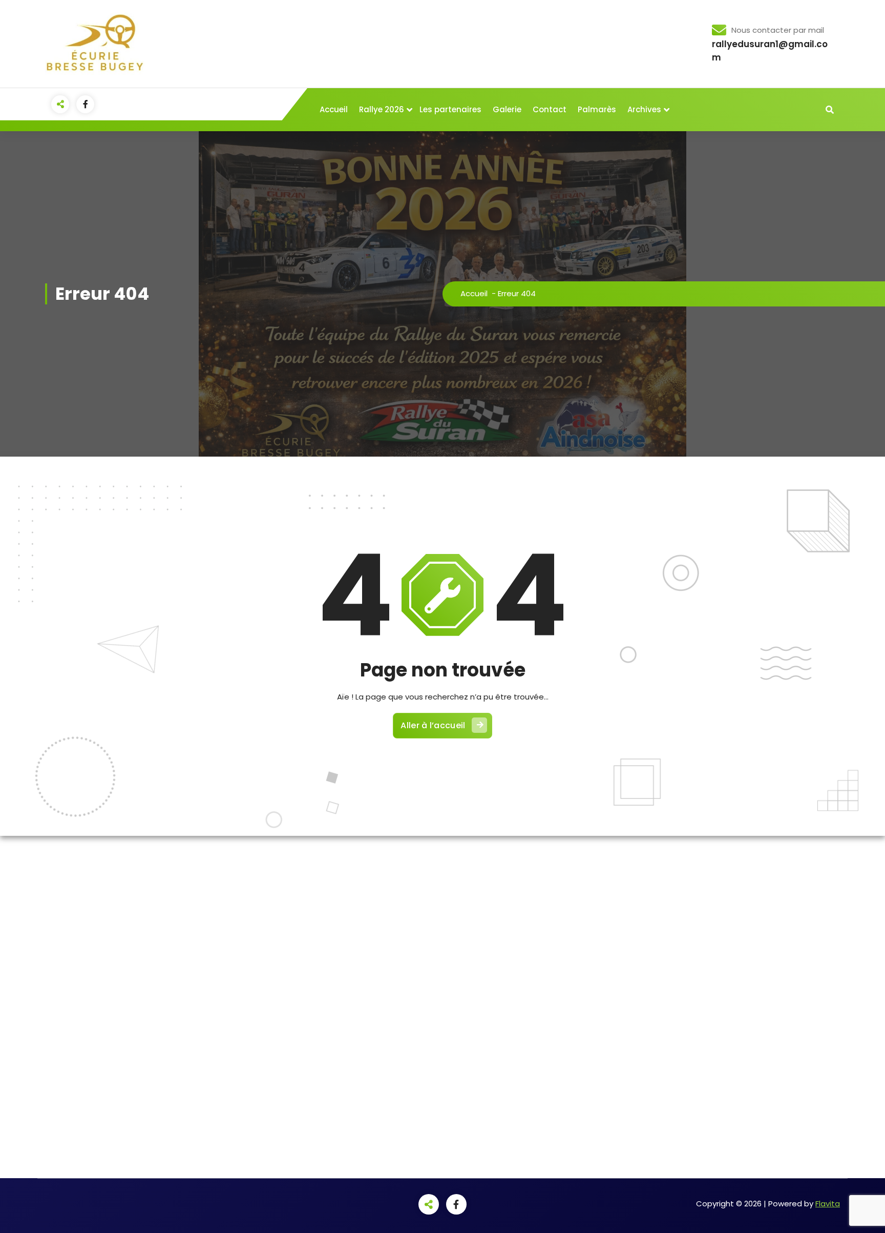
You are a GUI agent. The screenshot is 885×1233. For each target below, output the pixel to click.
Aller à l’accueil (433, 725)
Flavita (827, 1203)
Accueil (334, 109)
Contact (549, 109)
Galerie (507, 109)
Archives (644, 109)
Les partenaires (450, 109)
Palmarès (597, 109)
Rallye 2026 (381, 109)
